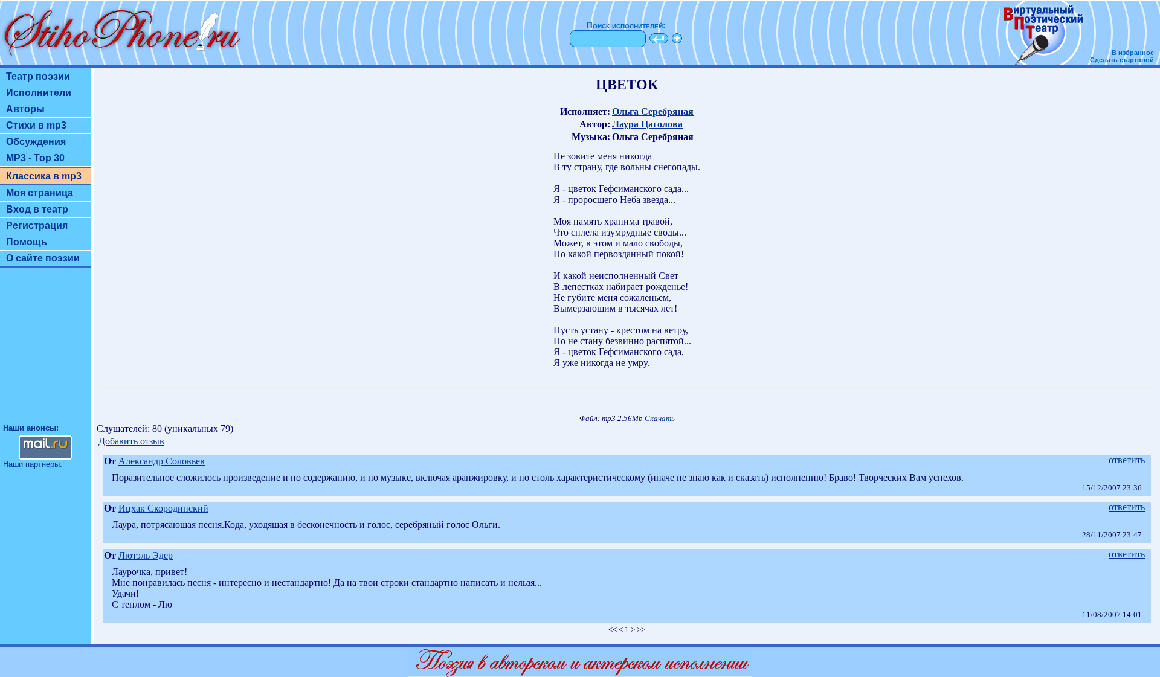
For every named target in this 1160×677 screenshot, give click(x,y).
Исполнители (38, 93)
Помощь (26, 242)
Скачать (660, 418)
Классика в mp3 (44, 176)
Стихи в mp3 (36, 125)
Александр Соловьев (161, 461)
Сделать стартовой (1122, 59)
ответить (1127, 460)
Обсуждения (36, 141)
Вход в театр (37, 209)
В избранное (1133, 52)
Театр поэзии (38, 76)
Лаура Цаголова (647, 124)
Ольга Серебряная (653, 111)
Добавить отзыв (131, 441)
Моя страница (39, 193)
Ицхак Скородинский (163, 508)
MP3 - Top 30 (35, 158)
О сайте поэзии (43, 258)
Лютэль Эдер (145, 555)
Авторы (25, 109)
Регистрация (37, 225)
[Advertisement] (45, 350)
